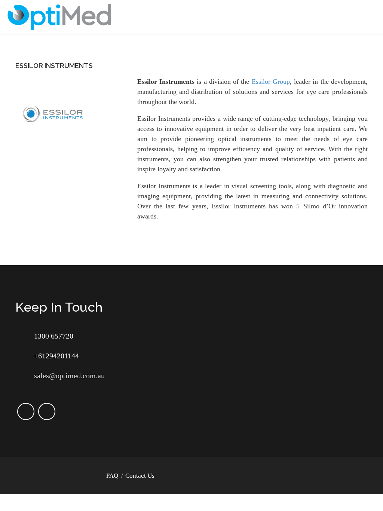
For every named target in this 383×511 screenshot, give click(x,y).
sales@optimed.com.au (69, 375)
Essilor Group (271, 81)
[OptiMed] (59, 16)
